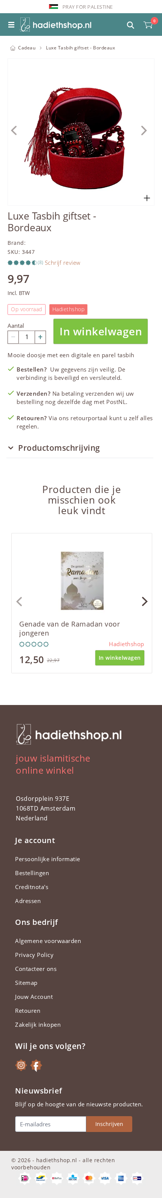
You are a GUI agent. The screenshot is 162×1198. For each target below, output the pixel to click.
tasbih (126, 355)
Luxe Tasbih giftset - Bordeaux (80, 48)
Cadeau (26, 48)
